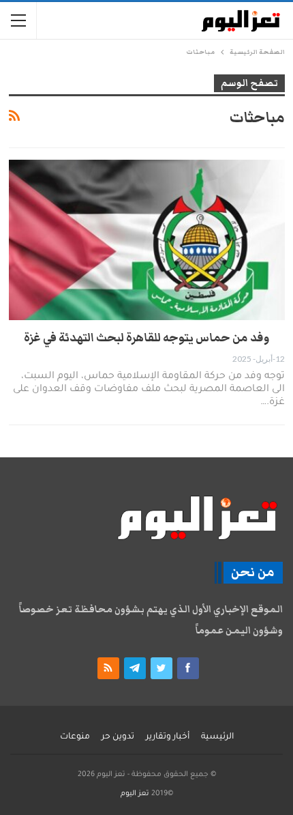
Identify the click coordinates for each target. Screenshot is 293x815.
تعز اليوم (135, 794)
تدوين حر (118, 737)
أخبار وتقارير (167, 737)
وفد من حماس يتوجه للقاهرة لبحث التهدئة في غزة (147, 338)
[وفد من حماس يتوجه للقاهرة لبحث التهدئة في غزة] (147, 240)
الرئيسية (217, 737)
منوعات (75, 737)
